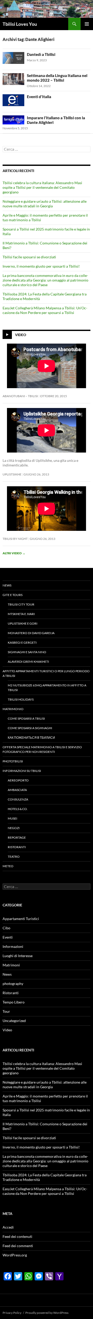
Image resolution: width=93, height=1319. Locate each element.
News (7, 585)
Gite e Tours (12, 595)
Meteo (8, 866)
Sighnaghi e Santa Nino (27, 652)
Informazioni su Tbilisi (22, 771)
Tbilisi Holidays (21, 699)
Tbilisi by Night (15, 539)
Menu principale (87, 24)
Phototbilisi (13, 761)
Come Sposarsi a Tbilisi (26, 718)
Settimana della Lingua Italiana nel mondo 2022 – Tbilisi (57, 77)
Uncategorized (14, 1020)
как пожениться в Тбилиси (31, 737)
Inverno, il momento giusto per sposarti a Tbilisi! (41, 266)
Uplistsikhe (12, 474)
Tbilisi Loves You (20, 24)
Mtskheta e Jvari (21, 614)
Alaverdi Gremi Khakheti (28, 661)
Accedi (8, 1227)
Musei (12, 818)
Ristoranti (17, 847)
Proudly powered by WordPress (46, 1313)
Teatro (14, 856)
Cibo (6, 928)
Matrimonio (13, 709)
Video (20, 334)
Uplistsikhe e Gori (22, 623)
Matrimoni (11, 965)
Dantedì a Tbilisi (41, 54)
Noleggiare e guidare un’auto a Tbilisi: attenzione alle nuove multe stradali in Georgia (45, 203)
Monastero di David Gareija (31, 633)
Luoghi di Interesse (18, 956)
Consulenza (18, 799)
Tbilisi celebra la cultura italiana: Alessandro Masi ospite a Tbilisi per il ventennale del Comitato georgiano (42, 187)
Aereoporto (18, 780)
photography (13, 983)
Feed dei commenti (18, 1246)
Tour (6, 1011)
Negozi (14, 828)
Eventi (8, 937)
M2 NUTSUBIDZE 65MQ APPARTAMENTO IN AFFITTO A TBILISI (47, 687)
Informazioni (13, 946)
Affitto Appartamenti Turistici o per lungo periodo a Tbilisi (46, 673)
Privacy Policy (12, 1313)
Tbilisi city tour (21, 604)
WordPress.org (15, 1255)
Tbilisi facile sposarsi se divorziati (29, 257)
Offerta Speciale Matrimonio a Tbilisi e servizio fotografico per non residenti (42, 749)
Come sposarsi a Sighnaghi (30, 728)
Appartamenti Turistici (21, 918)
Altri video (14, 553)
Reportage (17, 837)
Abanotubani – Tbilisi (20, 396)
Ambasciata (17, 790)
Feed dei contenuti (17, 1236)
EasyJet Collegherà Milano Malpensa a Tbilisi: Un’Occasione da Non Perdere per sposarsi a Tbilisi (45, 310)
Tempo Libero (14, 1002)
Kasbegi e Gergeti (22, 642)
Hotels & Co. (18, 809)
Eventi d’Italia (39, 96)
